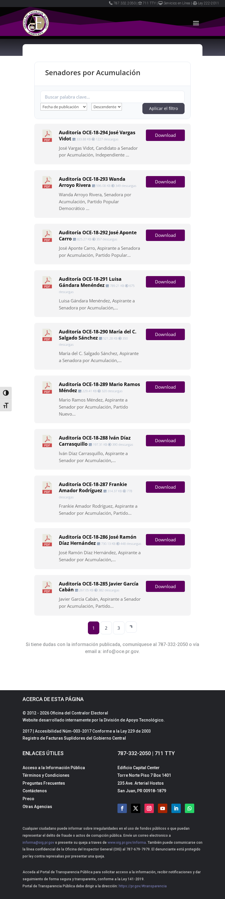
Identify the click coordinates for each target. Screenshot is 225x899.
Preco (28, 798)
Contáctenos (35, 790)
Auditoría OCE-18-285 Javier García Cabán (99, 587)
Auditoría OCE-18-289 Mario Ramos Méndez (99, 387)
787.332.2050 (124, 3)
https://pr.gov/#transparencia (143, 886)
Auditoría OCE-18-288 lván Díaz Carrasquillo (95, 441)
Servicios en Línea (176, 3)
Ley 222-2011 (208, 3)
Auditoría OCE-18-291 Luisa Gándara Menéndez (90, 282)
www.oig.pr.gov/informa (126, 843)
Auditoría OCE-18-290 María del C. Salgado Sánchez (98, 334)
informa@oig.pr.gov (38, 843)
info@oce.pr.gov (121, 651)
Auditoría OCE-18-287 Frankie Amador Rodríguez (93, 487)
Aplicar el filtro (163, 108)
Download (165, 135)
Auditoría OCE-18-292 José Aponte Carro (98, 235)
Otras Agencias (37, 806)
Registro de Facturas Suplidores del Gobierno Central (74, 738)
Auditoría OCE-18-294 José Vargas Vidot (97, 135)
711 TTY (149, 3)
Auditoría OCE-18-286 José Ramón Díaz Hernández (98, 540)
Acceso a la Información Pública (54, 767)
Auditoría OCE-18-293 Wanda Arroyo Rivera (92, 182)
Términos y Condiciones (46, 775)
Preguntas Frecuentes (44, 783)
